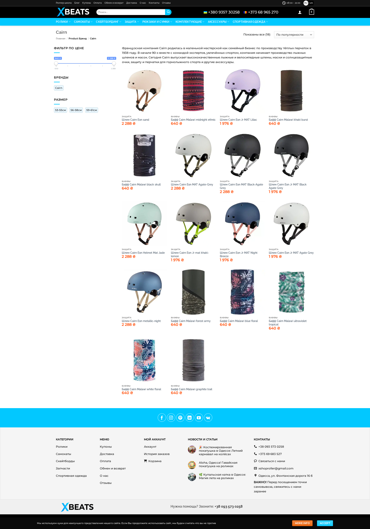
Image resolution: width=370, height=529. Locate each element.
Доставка (131, 3)
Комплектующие (189, 21)
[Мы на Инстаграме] (171, 417)
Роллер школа (64, 3)
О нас (143, 3)
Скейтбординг (107, 21)
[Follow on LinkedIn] (189, 417)
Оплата (97, 3)
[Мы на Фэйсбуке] (162, 417)
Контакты (154, 3)
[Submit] (168, 12)
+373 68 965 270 (263, 12)
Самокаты (82, 21)
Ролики (62, 21)
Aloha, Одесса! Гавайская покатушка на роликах (218, 464)
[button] (300, 12)
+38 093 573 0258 (229, 506)
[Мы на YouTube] (199, 417)
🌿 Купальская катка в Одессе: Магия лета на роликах (222, 476)
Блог (77, 3)
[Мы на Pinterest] (180, 417)
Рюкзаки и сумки (156, 21)
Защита (130, 21)
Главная (60, 38)
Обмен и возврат (114, 3)
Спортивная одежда (249, 21)
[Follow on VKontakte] (208, 417)
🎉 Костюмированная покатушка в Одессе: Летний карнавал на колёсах (221, 451)
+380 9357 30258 (224, 12)
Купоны (86, 3)
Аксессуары (217, 21)
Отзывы (166, 3)
